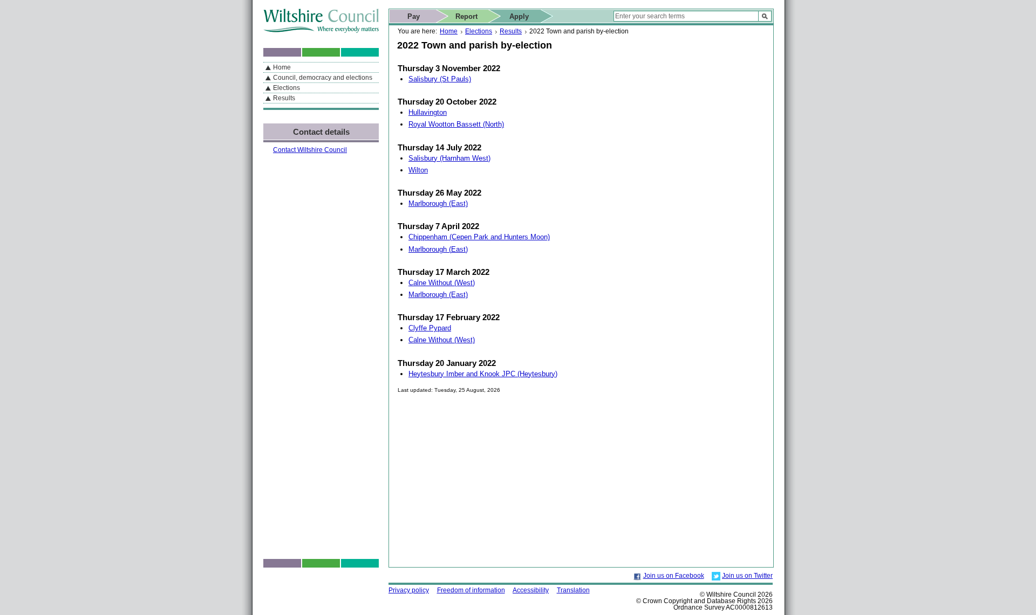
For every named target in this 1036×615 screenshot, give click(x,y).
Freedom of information (471, 590)
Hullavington (427, 112)
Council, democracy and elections (322, 77)
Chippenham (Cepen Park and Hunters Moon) (479, 237)
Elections (478, 31)
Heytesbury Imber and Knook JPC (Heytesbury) (482, 374)
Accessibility (531, 590)
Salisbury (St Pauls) (439, 79)
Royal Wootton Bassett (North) (456, 124)
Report (466, 16)
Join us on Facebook (673, 575)
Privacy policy (408, 590)
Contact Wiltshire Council (310, 150)
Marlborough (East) (438, 203)
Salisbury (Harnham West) (449, 158)
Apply (519, 16)
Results (511, 31)
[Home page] (321, 30)
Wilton (418, 170)
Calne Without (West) (441, 283)
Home (449, 31)
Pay (413, 16)
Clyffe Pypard (429, 328)
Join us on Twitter (747, 575)
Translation (573, 590)
